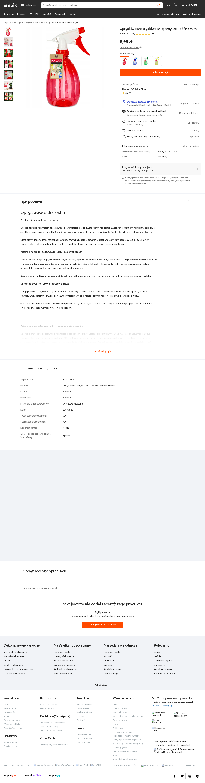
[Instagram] (190, 776)
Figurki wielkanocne (14, 656)
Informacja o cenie (129, 47)
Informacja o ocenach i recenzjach (40, 588)
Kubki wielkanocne (63, 674)
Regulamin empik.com (123, 732)
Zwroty (116, 724)
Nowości (46, 14)
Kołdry (157, 652)
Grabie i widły (111, 674)
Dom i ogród (17, 23)
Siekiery (108, 665)
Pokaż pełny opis (102, 351)
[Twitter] (182, 776)
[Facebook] (174, 776)
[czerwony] (124, 61)
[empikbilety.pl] (33, 776)
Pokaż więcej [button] (101, 685)
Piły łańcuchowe (112, 669)
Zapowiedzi (60, 14)
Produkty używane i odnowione (54, 745)
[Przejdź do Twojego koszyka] (176, 5)
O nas (6, 705)
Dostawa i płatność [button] (189, 113)
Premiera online (10, 746)
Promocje (9, 14)
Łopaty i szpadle (62, 652)
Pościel (157, 656)
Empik (6, 23)
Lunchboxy (159, 665)
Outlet (73, 14)
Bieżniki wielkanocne (64, 661)
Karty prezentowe (84, 738)
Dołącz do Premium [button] (189, 104)
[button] (67, 67)
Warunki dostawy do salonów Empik (128, 716)
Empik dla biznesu (84, 734)
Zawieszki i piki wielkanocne (18, 669)
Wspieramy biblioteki (13, 724)
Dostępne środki (84, 716)
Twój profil (81, 720)
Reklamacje (118, 728)
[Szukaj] (159, 5)
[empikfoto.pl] (11, 776)
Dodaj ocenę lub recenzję (102, 625)
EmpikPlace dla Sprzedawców (53, 723)
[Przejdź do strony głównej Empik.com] (10, 5)
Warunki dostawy (120, 712)
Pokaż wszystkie (190, 146)
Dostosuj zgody (120, 748)
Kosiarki (108, 656)
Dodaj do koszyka (161, 72)
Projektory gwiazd (163, 669)
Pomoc (116, 705)
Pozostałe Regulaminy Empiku (126, 736)
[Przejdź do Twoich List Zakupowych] (168, 5)
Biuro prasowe (10, 708)
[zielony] (146, 61)
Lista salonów (9, 712)
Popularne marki (47, 708)
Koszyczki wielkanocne (15, 652)
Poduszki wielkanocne (65, 669)
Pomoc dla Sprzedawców (51, 731)
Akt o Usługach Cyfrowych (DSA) (128, 744)
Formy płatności (120, 720)
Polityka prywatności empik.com (127, 740)
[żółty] (157, 61)
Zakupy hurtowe (84, 742)
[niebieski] (135, 61)
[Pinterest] (197, 776)
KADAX (124, 34)
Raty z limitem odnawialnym (125, 759)
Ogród (29, 23)
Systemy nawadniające (67, 23)
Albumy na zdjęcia (163, 661)
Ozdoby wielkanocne (14, 674)
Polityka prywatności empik (125, 752)
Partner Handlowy (12, 720)
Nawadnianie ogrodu (44, 23)
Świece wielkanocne (64, 665)
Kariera (7, 716)
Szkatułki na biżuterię (165, 674)
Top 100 (34, 14)
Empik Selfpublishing (13, 728)
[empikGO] (55, 776)
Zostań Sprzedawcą (49, 727)
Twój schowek (83, 708)
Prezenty (22, 14)
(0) (153, 33)
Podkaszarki (110, 661)
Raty (115, 756)
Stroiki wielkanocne (14, 665)
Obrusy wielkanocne (64, 656)
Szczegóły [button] (193, 123)
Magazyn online (11, 742)
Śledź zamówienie (84, 705)
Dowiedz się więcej (162, 706)
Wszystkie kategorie (49, 705)
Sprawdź (194, 137)
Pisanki (7, 661)
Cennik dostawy (120, 708)
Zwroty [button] (195, 131)
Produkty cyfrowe (84, 712)
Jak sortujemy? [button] (191, 84)
